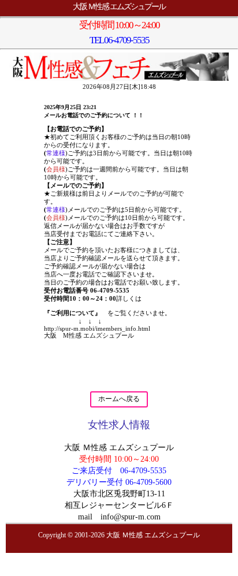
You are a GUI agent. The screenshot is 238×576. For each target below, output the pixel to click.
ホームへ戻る (119, 399)
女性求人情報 (119, 425)
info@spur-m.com (131, 517)
